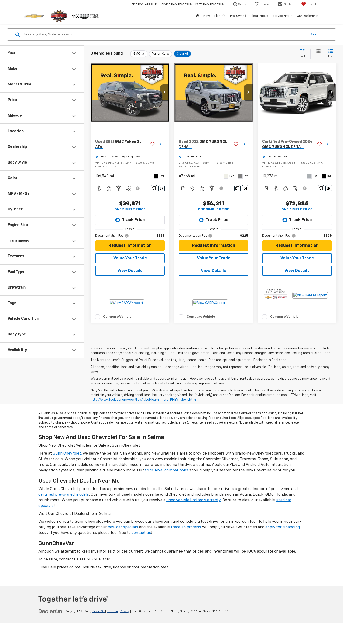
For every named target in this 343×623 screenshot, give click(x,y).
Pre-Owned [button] (238, 15)
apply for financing (282, 527)
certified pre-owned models (63, 495)
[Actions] (161, 144)
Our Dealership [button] (307, 15)
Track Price (133, 220)
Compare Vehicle (117, 316)
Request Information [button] (130, 246)
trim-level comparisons (166, 470)
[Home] (197, 16)
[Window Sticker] (161, 188)
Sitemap (112, 611)
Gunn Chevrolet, (67, 454)
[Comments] (154, 188)
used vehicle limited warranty (193, 500)
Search (316, 34)
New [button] (206, 15)
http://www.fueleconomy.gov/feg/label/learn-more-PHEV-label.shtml (143, 399)
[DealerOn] (50, 611)
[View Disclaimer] (138, 188)
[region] (130, 235)
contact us (141, 533)
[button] (164, 92)
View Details (130, 271)
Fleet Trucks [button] (259, 15)
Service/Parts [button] (282, 15)
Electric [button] (219, 15)
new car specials (123, 527)
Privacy (125, 611)
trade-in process (186, 527)
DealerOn (98, 611)
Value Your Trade (130, 258)
